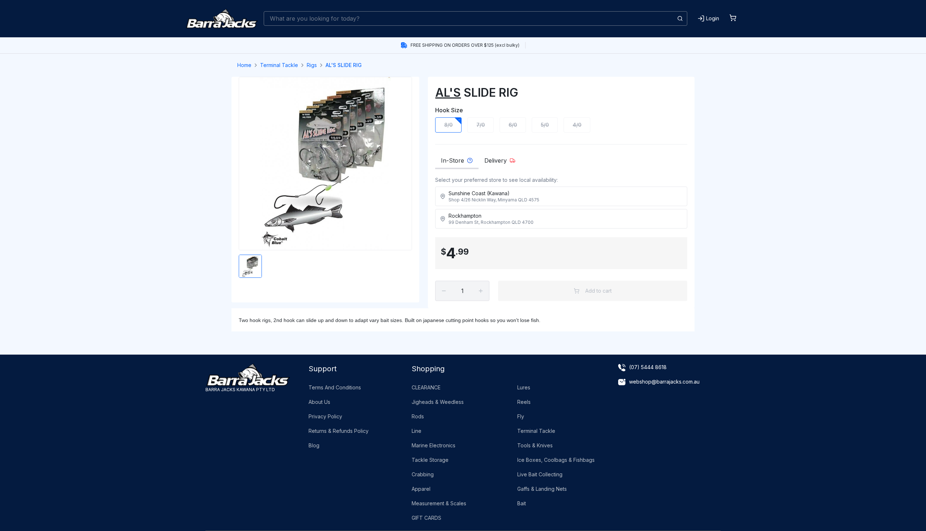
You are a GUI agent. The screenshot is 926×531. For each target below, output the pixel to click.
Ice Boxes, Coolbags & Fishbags (556, 460)
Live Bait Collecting (539, 474)
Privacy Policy (325, 416)
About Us (319, 402)
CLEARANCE (426, 387)
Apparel (421, 489)
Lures (523, 387)
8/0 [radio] (448, 125)
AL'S (448, 92)
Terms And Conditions (335, 387)
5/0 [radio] (545, 125)
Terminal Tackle (279, 65)
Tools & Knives (535, 445)
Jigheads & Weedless (438, 402)
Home (244, 65)
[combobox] (475, 18)
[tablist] (561, 162)
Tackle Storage (430, 460)
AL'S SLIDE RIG (344, 65)
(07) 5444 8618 (648, 367)
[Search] (680, 18)
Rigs (312, 65)
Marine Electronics (433, 445)
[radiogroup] (561, 125)
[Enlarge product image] (250, 266)
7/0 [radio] (480, 125)
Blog (314, 445)
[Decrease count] (444, 291)
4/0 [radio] (577, 125)
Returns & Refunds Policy (339, 431)
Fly (520, 416)
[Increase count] (480, 291)
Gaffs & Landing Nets (542, 489)
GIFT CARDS (426, 518)
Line (416, 431)
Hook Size (449, 110)
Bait (521, 503)
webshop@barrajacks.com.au (664, 382)
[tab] (457, 162)
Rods (418, 416)
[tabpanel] (561, 204)
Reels (524, 402)
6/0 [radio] (513, 125)
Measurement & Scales (439, 503)
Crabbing (423, 474)
